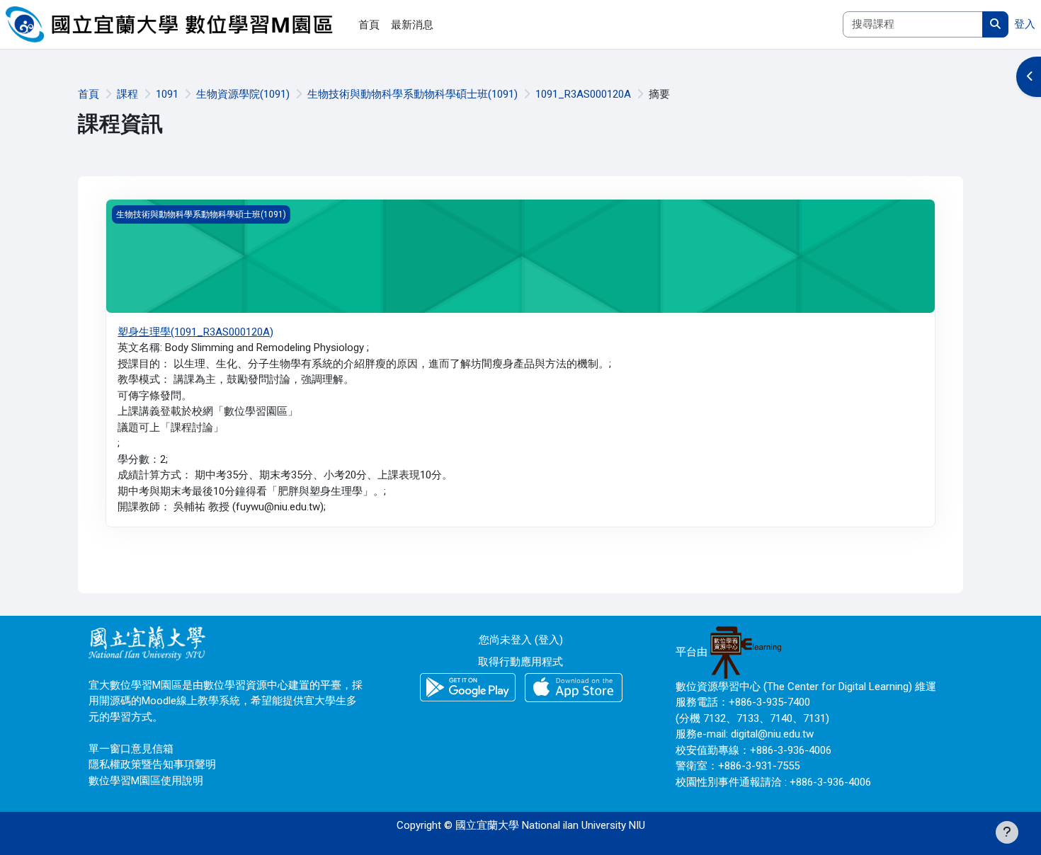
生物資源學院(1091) (243, 94)
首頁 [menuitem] (369, 24)
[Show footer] (1007, 832)
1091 (167, 94)
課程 (127, 94)
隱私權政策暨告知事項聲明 (152, 764)
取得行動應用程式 (520, 661)
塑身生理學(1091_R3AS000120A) (195, 332)
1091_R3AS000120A (583, 94)
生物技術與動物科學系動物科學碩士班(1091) (412, 94)
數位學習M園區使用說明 (146, 780)
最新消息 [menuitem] (412, 24)
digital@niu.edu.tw (772, 734)
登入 (1024, 24)
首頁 (88, 94)
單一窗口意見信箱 (131, 748)
